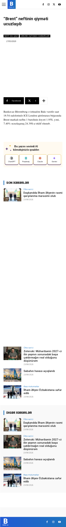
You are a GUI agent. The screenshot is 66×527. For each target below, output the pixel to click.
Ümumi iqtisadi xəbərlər (35, 36)
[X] (54, 4)
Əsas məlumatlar (31, 386)
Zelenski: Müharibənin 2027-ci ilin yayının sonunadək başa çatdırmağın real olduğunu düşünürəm (43, 356)
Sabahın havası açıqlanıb (39, 371)
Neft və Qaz (11, 36)
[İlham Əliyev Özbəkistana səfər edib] (12, 392)
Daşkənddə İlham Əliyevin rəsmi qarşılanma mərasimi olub (42, 194)
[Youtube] (59, 4)
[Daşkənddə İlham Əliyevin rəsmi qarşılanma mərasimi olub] (12, 194)
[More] (44, 100)
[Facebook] (43, 4)
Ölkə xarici (28, 189)
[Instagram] (48, 4)
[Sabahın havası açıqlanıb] (12, 375)
